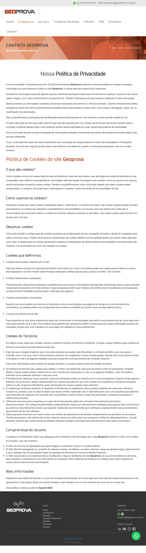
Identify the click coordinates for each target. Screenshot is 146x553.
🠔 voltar (112, 48)
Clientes (46, 521)
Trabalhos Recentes (52, 518)
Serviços (46, 515)
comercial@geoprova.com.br (118, 3)
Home (120, 48)
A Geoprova (48, 512)
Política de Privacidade (73, 538)
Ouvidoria (47, 524)
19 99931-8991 (88, 3)
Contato (46, 526)
